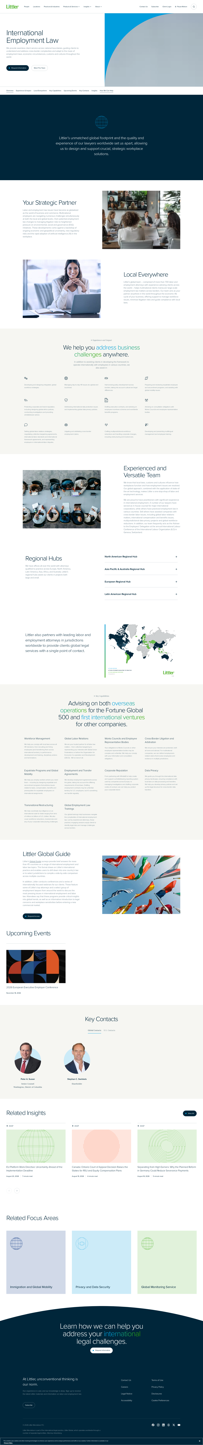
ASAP (11, 1126)
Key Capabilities (55, 90)
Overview (9, 90)
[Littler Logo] (12, 7)
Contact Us (126, 1380)
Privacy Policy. (8, 1443)
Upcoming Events (70, 90)
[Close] (199, 1441)
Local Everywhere (40, 90)
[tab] (94, 1031)
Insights (94, 90)
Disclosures (157, 1393)
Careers (124, 1386)
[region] (101, 1441)
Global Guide (35, 861)
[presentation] (36, 966)
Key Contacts (84, 90)
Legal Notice (126, 1393)
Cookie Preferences (160, 1400)
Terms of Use (157, 1380)
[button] (153, 1425)
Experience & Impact (23, 90)
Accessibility (126, 1400)
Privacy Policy (158, 1386)
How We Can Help (106, 90)
